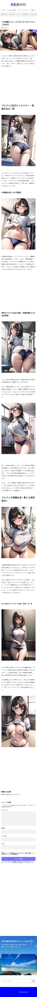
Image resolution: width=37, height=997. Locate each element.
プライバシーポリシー (23, 10)
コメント (4, 810)
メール (3, 836)
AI (18, 14)
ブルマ (8, 27)
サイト (3, 843)
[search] (34, 981)
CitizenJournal (23, 992)
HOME (3, 10)
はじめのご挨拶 (11, 10)
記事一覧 (33, 10)
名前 (3, 828)
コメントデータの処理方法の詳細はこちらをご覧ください (17, 863)
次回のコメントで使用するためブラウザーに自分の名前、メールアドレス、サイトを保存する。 (18, 854)
